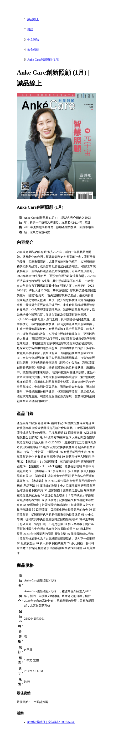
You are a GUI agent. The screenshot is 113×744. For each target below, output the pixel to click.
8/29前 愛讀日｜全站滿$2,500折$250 (51, 721)
